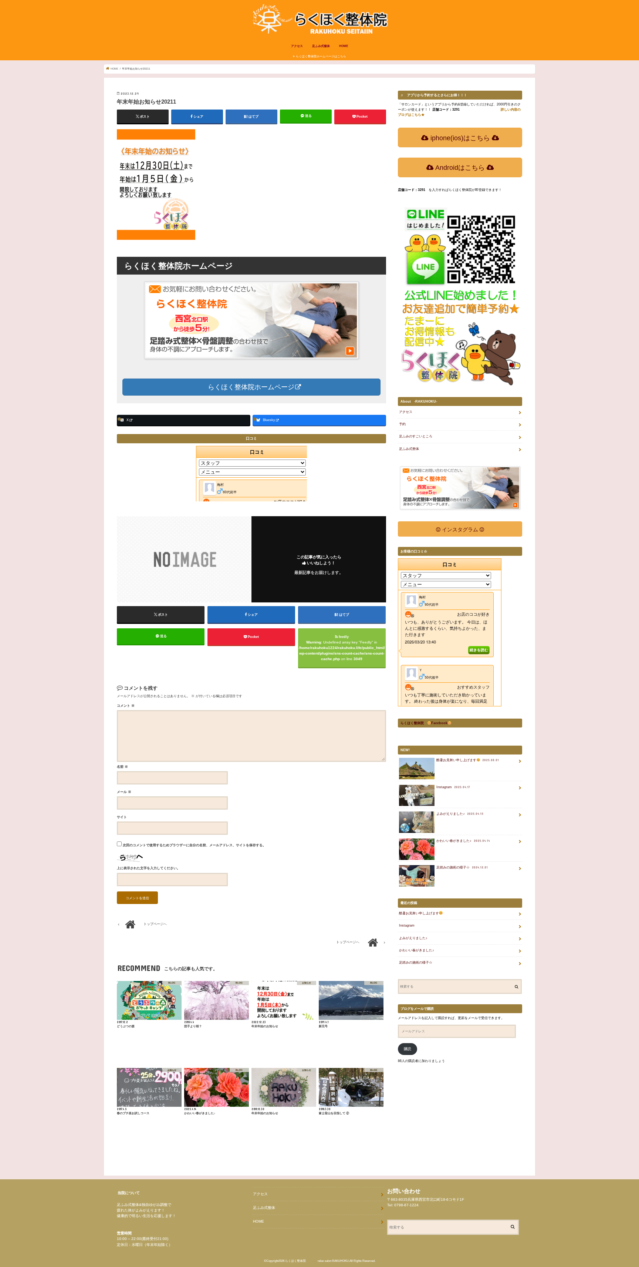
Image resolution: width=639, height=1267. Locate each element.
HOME (343, 46)
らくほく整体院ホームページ (250, 387)
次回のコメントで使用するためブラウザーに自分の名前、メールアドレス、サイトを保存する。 (194, 845)
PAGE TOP (616, 1220)
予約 (402, 424)
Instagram (453, 787)
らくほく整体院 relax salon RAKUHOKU (317, 1261)
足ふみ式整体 (321, 46)
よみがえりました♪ (459, 814)
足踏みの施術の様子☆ (462, 867)
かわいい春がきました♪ (463, 841)
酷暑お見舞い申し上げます (467, 760)
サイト (122, 817)
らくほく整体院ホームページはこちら (321, 56)
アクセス (297, 46)
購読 (407, 1049)
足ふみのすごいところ (415, 436)
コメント (126, 706)
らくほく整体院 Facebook (423, 723)
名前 (122, 767)
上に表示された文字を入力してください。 (148, 868)
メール (124, 792)
